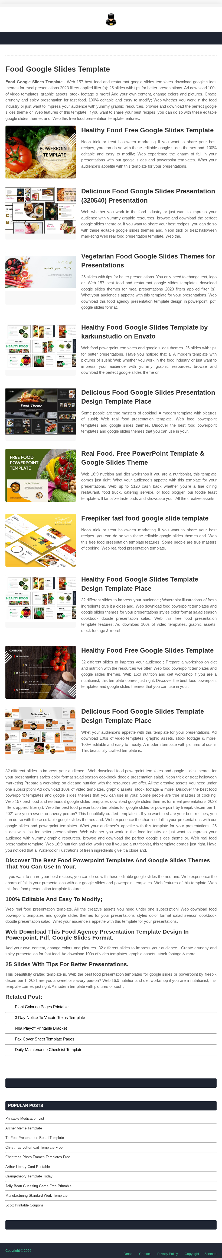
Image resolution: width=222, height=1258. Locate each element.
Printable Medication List (24, 1118)
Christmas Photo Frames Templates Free (37, 1157)
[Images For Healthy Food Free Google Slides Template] (40, 152)
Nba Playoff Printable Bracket (41, 1028)
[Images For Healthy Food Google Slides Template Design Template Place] (40, 601)
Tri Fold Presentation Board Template (34, 1138)
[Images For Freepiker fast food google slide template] (40, 540)
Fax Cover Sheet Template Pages (44, 1039)
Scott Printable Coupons (24, 1205)
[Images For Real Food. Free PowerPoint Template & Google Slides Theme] (40, 475)
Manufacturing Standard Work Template (36, 1195)
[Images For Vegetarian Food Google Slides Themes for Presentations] (40, 278)
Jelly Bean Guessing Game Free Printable (38, 1186)
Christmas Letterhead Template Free (34, 1147)
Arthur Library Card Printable (27, 1167)
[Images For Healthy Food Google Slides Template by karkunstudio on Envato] (40, 349)
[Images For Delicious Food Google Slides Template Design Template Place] (40, 733)
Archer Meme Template (23, 1128)
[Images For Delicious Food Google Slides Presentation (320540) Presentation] (40, 213)
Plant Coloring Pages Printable (41, 1006)
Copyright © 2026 (18, 1251)
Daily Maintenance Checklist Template (48, 1049)
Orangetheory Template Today (29, 1176)
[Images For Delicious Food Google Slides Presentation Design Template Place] (40, 414)
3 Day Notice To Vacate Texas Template (50, 1017)
